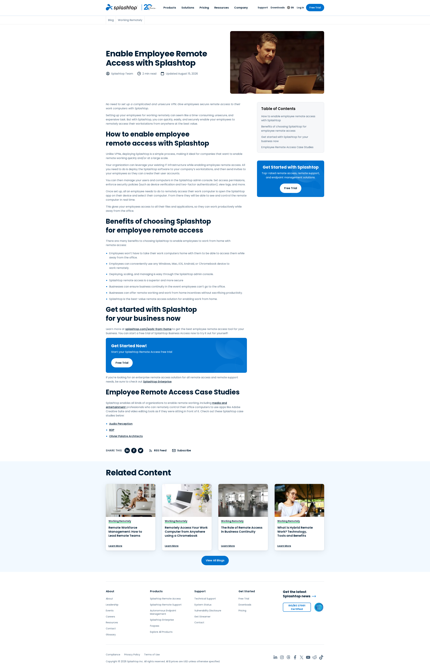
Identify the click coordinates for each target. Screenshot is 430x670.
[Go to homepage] (122, 7)
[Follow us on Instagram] (282, 657)
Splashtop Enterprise (157, 382)
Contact (111, 628)
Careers (110, 616)
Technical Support (205, 598)
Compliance (113, 654)
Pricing (204, 8)
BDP (111, 430)
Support (263, 7)
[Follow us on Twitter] (302, 657)
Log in (300, 7)
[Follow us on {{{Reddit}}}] (315, 657)
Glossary (111, 634)
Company (241, 8)
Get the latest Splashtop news (296, 594)
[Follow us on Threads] (288, 657)
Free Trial (315, 7)
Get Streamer (202, 616)
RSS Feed (160, 450)
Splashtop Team (122, 74)
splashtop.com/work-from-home (148, 329)
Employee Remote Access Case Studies (287, 147)
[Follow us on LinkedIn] (275, 657)
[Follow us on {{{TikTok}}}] (321, 657)
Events (110, 610)
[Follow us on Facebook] (295, 657)
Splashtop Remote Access (165, 598)
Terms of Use (152, 654)
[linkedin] (127, 450)
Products (169, 8)
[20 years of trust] (147, 7)
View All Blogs (215, 560)
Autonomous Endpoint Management (163, 612)
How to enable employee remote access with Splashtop (288, 118)
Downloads (278, 7)
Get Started (247, 591)
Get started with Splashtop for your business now (284, 139)
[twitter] (140, 450)
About (110, 591)
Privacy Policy (132, 654)
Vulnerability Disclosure (207, 610)
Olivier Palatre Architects (126, 436)
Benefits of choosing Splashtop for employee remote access (284, 129)
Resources (221, 8)
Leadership (112, 604)
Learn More (115, 546)
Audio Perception (121, 424)
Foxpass (154, 626)
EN (292, 7)
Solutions (187, 8)
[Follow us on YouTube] (308, 657)
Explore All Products (161, 632)
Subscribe (184, 450)
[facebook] (134, 450)
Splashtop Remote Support (166, 604)
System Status (202, 604)
